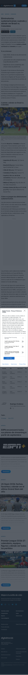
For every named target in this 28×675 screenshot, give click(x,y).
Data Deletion (5, 364)
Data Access (14, 364)
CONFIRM (9, 358)
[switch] (22, 341)
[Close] (25, 311)
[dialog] (14, 337)
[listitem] (14, 338)
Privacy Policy (22, 364)
